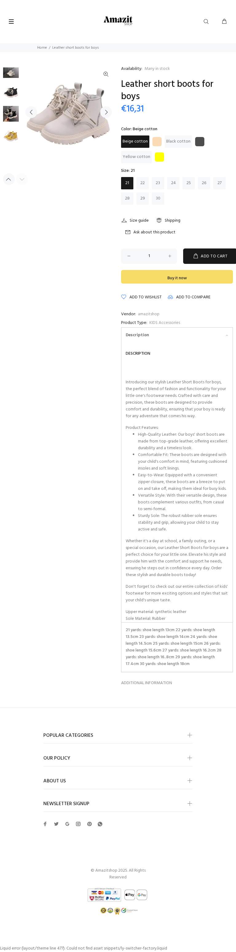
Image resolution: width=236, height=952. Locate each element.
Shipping (172, 220)
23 (158, 183)
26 (204, 183)
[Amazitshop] (118, 21)
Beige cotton (135, 141)
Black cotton (178, 141)
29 (142, 198)
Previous (31, 112)
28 (127, 198)
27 (220, 183)
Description (137, 335)
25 (189, 183)
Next (106, 112)
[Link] (106, 74)
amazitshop (148, 314)
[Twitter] (45, 824)
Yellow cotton (136, 156)
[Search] (207, 22)
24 (173, 183)
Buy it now (177, 278)
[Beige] (157, 141)
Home (42, 48)
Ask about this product (154, 232)
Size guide (139, 220)
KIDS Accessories (164, 322)
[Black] (199, 141)
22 (142, 183)
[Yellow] (159, 157)
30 (158, 198)
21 (127, 183)
